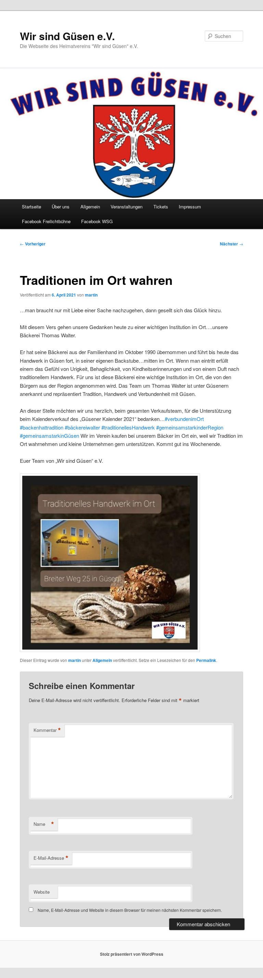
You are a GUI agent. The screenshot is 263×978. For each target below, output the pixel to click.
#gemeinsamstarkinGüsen (49, 435)
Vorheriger (33, 244)
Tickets (160, 206)
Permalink (206, 660)
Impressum (190, 206)
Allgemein (90, 206)
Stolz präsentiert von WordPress (131, 954)
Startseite (31, 206)
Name (44, 824)
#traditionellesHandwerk (127, 427)
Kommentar (47, 730)
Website (42, 892)
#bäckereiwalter (81, 427)
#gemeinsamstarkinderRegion (189, 427)
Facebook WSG (97, 221)
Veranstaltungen (126, 206)
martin (91, 295)
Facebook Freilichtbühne (46, 221)
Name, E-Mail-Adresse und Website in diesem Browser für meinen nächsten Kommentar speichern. (130, 910)
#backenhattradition (41, 427)
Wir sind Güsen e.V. (67, 35)
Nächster (231, 244)
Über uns (61, 206)
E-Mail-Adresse (51, 858)
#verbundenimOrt (184, 418)
